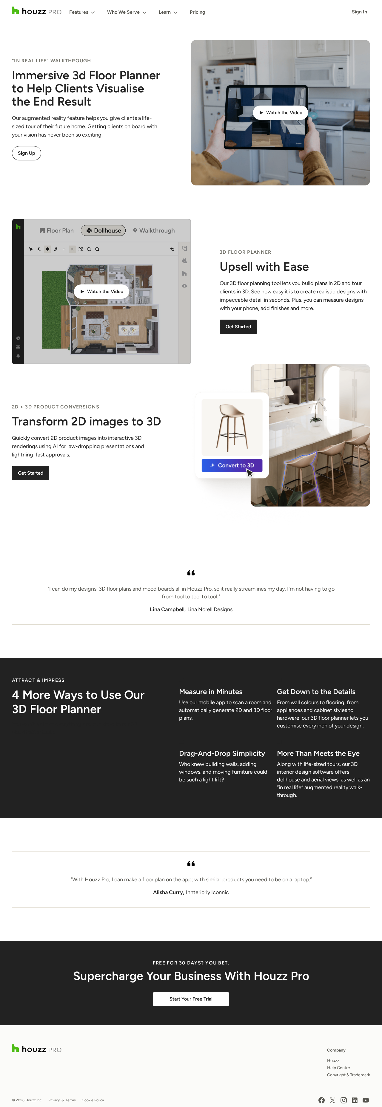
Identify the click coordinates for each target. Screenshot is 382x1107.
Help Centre (338, 1067)
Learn (165, 12)
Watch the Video (284, 112)
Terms (71, 1100)
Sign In (359, 12)
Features (78, 12)
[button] (280, 112)
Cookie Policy (93, 1100)
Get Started (238, 326)
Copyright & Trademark (348, 1074)
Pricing (197, 12)
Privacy (54, 1100)
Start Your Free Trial (191, 999)
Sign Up (26, 153)
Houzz (333, 1060)
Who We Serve (123, 12)
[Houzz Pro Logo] (36, 10)
